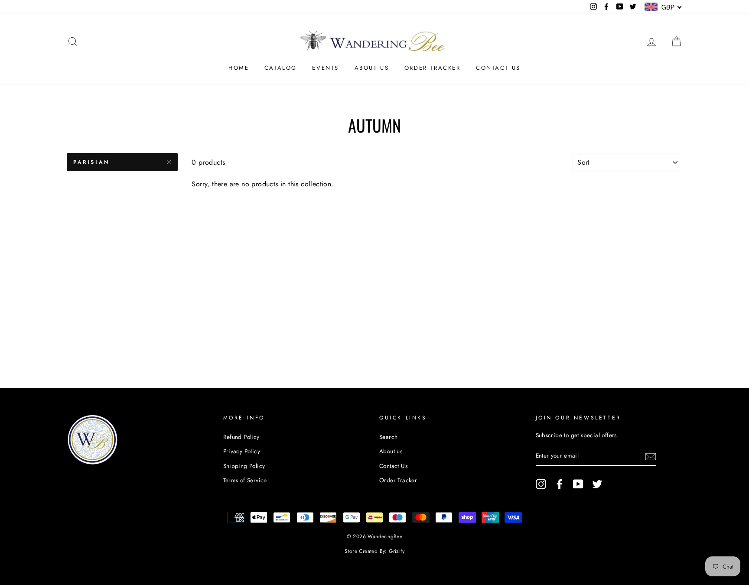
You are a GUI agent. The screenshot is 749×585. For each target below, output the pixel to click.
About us (372, 68)
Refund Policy (241, 436)
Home (238, 68)
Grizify (396, 551)
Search (388, 436)
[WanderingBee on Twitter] (597, 484)
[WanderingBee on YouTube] (578, 484)
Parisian (91, 162)
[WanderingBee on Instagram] (541, 484)
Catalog (280, 68)
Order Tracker (432, 68)
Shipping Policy (244, 466)
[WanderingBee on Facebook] (559, 484)
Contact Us (498, 68)
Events (325, 68)
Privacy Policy (242, 451)
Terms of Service (245, 480)
